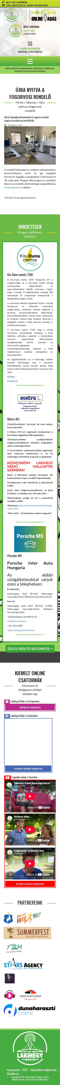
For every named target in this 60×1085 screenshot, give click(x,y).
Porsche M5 (14, 555)
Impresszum (13, 1070)
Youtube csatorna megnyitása (30, 884)
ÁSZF (25, 1070)
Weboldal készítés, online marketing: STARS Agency (30, 1079)
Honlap (11, 376)
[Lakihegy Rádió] (15, 15)
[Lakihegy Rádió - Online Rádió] (9, 994)
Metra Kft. (13, 418)
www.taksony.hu (13, 187)
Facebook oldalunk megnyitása (28, 768)
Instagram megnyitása (30, 707)
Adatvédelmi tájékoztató (43, 1070)
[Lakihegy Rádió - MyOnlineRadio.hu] (9, 978)
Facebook (12, 381)
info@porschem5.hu (17, 621)
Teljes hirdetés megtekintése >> (30, 385)
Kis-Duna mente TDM (20, 274)
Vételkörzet (13, 1074)
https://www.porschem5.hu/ (20, 630)
